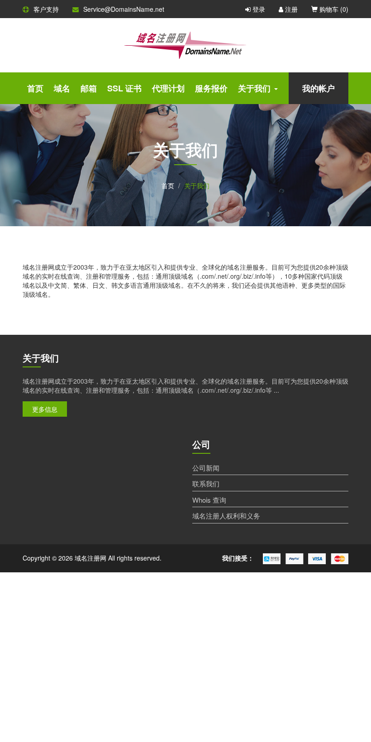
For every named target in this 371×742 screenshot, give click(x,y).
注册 (290, 9)
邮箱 (89, 88)
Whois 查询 (209, 499)
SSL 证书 (124, 88)
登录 (258, 9)
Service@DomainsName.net (123, 9)
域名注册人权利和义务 (226, 515)
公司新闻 (205, 467)
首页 (35, 88)
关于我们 (254, 88)
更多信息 (44, 409)
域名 (62, 88)
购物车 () (333, 9)
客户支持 (46, 9)
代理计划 (168, 88)
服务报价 (211, 88)
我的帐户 (318, 88)
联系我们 (205, 483)
